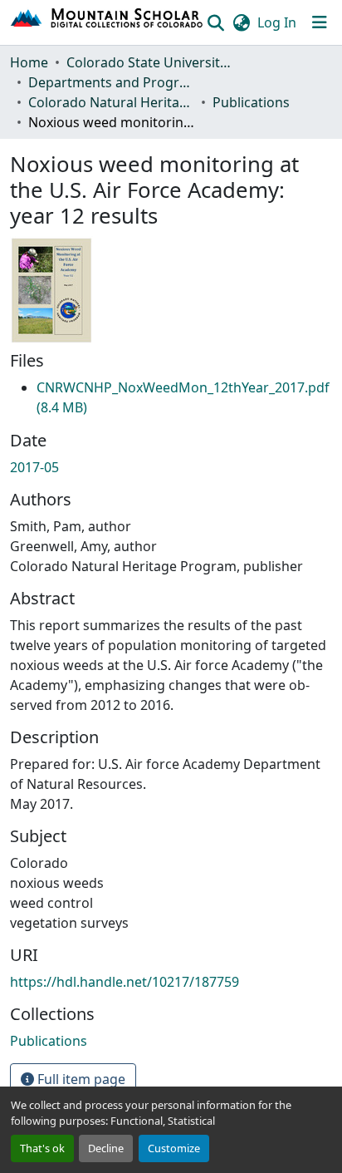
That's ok (42, 1148)
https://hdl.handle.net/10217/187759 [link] (124, 982)
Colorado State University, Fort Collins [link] (149, 62)
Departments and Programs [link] (111, 82)
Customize (174, 1148)
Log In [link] (276, 22)
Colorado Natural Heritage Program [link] (111, 102)
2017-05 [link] (34, 467)
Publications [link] (251, 102)
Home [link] (29, 62)
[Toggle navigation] (319, 22)
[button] (107, 22)
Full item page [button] (79, 1079)
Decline (106, 1148)
